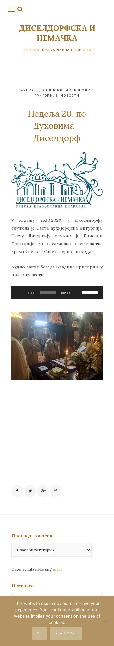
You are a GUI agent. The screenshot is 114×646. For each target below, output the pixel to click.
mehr (57, 569)
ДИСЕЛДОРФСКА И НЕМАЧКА (57, 33)
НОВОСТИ (69, 95)
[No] (106, 621)
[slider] (90, 292)
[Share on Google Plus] (43, 491)
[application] (57, 292)
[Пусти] (19, 293)
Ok (39, 633)
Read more (66, 633)
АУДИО (28, 90)
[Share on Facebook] (17, 491)
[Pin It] (56, 491)
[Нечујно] (76, 293)
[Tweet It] (30, 491)
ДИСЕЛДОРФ (49, 90)
